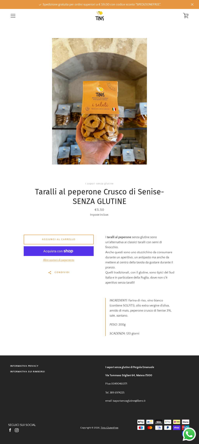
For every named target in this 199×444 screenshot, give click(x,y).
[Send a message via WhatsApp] (189, 434)
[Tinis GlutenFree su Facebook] (10, 430)
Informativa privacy (24, 366)
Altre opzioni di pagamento (58, 260)
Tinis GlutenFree (109, 427)
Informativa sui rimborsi (27, 371)
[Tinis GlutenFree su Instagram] (17, 430)
